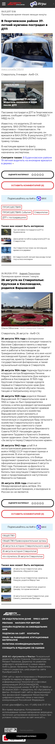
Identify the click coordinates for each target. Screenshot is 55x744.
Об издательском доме (16, 619)
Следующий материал (26, 736)
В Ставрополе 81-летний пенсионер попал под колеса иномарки (32, 258)
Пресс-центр (40, 619)
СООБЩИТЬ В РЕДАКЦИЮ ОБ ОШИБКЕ (23, 648)
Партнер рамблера (26, 730)
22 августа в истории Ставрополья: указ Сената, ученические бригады (31, 597)
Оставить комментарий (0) (27, 185)
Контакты (33, 633)
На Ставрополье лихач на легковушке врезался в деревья (30, 249)
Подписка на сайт (13, 633)
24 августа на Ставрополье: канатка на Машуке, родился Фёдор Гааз (30, 579)
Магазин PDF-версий (27, 623)
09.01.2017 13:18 (8, 11)
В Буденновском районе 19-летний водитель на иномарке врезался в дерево (26, 160)
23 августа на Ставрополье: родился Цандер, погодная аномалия (29, 588)
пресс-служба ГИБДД (12, 69)
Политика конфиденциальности (22, 644)
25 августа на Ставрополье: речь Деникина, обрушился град (27, 570)
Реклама (7, 623)
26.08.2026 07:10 (9, 273)
